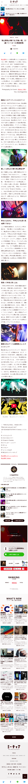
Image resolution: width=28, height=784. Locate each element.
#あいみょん (17, 569)
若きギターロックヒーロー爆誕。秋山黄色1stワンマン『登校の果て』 (16, 14)
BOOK (17, 755)
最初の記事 (7, 520)
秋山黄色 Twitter (6, 458)
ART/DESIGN (12, 755)
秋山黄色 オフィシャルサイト (9, 456)
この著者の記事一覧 (18, 520)
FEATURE (14, 758)
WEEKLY (7, 582)
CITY (24, 755)
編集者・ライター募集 (16, 769)
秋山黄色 (14, 45)
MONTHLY (14, 582)
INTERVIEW (12, 761)
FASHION (20, 755)
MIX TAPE (13, 764)
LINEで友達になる (14, 554)
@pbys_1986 (22, 89)
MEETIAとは (4, 766)
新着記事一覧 (15, 766)
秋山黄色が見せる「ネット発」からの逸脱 (15, 8)
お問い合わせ (9, 766)
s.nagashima (15, 48)
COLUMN (19, 764)
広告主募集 (9, 769)
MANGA (8, 764)
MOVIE (7, 755)
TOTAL (21, 582)
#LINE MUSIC (8, 569)
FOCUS (14, 753)
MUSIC (5, 5)
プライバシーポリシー (22, 766)
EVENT (16, 761)
